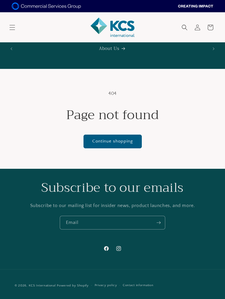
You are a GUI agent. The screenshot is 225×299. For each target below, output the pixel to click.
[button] (12, 27)
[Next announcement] (213, 48)
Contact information (138, 285)
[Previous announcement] (11, 48)
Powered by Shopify (73, 285)
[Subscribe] (158, 223)
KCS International (42, 285)
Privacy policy (106, 285)
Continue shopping (112, 141)
